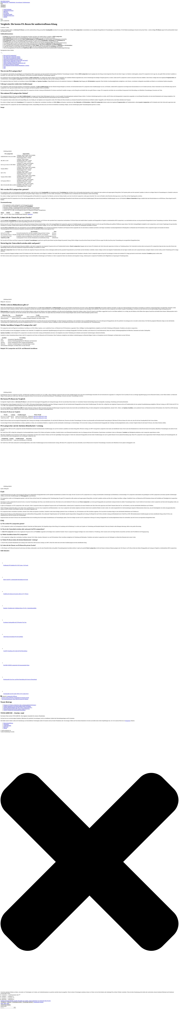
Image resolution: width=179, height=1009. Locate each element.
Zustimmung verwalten (5, 1004)
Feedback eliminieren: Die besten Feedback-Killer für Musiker (17, 706)
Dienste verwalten (14, 1000)
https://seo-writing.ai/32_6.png (40, 416)
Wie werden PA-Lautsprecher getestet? (11, 58)
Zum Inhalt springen (5, 1)
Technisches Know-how (8, 15)
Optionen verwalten (5, 1000)
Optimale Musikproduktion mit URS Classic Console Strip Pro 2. (17, 707)
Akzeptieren (3, 1002)
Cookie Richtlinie (7, 725)
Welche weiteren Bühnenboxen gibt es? (12, 61)
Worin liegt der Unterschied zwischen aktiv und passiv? (15, 60)
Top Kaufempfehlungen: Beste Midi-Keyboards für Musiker (15, 699)
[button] (2, 3)
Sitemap (5, 728)
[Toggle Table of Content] (2, 53)
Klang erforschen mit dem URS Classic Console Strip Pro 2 (16, 708)
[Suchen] (15, 1007)
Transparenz (127, 720)
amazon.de (30, 214)
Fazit (4, 66)
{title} (2, 1003)
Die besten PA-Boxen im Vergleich (11, 64)
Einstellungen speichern (28, 1002)
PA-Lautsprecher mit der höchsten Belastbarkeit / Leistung (16, 65)
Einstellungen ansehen (17, 1002)
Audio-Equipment (7, 9)
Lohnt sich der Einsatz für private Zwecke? (12, 59)
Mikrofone (5, 11)
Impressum (5, 726)
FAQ (4, 68)
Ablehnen (9, 1002)
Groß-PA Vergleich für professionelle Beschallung (14, 710)
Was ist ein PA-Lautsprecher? (9, 55)
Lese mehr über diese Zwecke (44, 1000)
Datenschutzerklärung (8, 723)
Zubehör (5, 16)
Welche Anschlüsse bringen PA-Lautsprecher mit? (14, 63)
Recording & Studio (7, 14)
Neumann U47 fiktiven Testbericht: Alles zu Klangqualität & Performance (19, 705)
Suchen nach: (4, 1006)
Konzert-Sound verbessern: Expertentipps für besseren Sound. (15, 697)
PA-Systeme (6, 13)
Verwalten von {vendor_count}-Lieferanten (27, 1000)
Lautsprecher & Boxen (8, 10)
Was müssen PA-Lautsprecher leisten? (11, 56)
